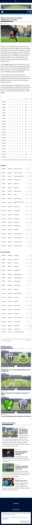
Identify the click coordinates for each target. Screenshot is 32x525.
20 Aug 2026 (5, 367)
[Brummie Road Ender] (16, 9)
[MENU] (30, 12)
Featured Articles (8, 423)
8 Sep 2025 (18, 464)
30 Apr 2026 (22, 427)
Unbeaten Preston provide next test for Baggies (8, 339)
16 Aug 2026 (4, 391)
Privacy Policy (16, 509)
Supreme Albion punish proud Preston (24, 339)
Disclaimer (16, 503)
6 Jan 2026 (18, 449)
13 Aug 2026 (4, 414)
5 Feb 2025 (18, 478)
